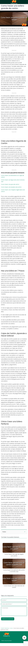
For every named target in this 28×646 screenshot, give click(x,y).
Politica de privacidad (6, 640)
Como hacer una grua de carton (10, 184)
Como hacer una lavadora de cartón (11, 187)
